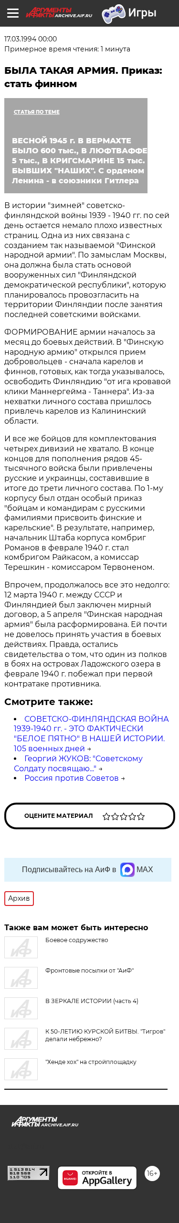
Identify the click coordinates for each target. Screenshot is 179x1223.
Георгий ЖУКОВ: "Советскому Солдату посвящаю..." (78, 763)
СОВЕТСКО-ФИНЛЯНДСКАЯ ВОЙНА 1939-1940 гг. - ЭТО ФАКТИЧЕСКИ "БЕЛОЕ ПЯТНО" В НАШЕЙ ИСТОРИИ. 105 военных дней (91, 734)
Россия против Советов (71, 778)
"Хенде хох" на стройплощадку (91, 1061)
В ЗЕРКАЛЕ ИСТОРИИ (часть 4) (91, 1000)
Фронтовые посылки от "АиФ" (89, 970)
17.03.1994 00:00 (30, 39)
